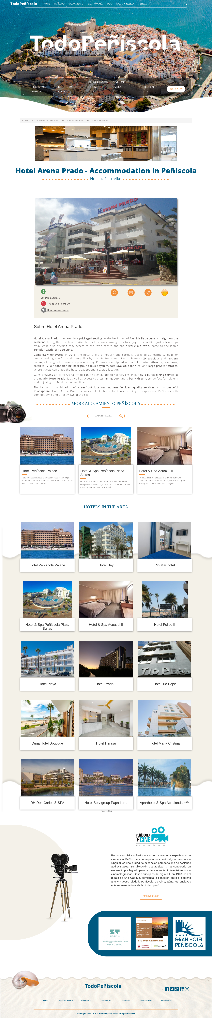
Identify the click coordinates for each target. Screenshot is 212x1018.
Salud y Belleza (125, 3)
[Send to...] (148, 292)
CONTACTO (106, 1000)
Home (47, 3)
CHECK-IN (35, 87)
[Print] (131, 292)
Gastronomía (95, 3)
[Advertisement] (106, 962)
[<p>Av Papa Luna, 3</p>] (43, 291)
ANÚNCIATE (86, 1000)
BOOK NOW (175, 89)
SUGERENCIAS (146, 1000)
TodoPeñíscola (23, 3)
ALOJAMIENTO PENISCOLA (45, 120)
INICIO (45, 1000)
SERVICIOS (126, 1000)
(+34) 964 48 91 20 (58, 303)
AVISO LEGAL (166, 1000)
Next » (111, 811)
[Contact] (164, 292)
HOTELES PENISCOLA (72, 120)
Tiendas (142, 3)
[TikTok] (177, 989)
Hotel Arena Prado (57, 310)
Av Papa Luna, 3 (50, 297)
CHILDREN (147, 87)
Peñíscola (59, 3)
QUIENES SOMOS (66, 1000)
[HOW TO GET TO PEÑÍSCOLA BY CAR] (114, 292)
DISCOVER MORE (151, 896)
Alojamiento (76, 3)
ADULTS (120, 87)
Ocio (109, 3)
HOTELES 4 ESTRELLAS (98, 120)
